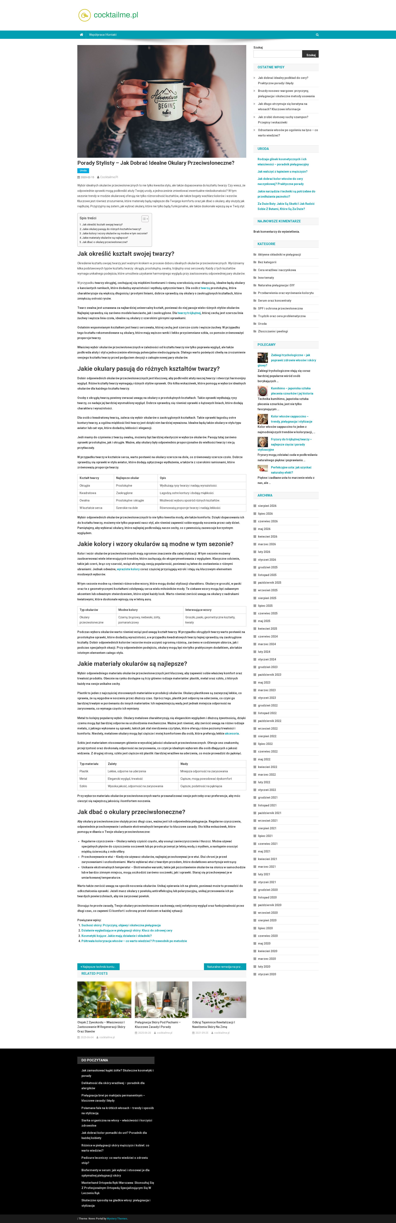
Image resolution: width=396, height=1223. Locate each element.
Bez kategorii (267, 262)
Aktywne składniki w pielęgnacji (279, 254)
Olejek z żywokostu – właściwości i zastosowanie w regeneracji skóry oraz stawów (101, 1027)
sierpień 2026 (267, 505)
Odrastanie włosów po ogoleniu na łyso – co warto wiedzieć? (288, 132)
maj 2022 (264, 759)
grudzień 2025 (268, 567)
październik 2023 (269, 674)
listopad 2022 (267, 713)
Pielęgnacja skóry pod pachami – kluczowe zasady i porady (158, 1025)
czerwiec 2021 (268, 843)
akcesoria (232, 733)
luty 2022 (264, 782)
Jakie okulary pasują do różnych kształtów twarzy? (111, 229)
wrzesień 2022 (268, 728)
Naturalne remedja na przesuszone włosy (226, 966)
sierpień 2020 (267, 920)
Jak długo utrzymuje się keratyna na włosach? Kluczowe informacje (282, 106)
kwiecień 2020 (267, 951)
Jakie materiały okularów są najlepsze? (105, 237)
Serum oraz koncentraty (274, 300)
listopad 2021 (267, 805)
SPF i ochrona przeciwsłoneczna (280, 308)
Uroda (83, 170)
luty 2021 (264, 874)
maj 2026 (264, 529)
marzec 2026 (267, 544)
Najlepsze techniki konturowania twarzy (101, 966)
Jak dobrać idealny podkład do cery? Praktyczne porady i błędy (283, 80)
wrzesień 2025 (268, 590)
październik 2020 (269, 905)
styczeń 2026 (267, 559)
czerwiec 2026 (268, 521)
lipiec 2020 (265, 928)
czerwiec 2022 (268, 751)
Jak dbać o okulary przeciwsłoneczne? (105, 242)
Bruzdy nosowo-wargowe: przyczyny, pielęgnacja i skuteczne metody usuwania (286, 93)
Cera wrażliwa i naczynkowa (277, 270)
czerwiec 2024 (268, 636)
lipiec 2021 (265, 836)
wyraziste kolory (128, 569)
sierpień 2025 (267, 598)
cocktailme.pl (109, 177)
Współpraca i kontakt (103, 34)
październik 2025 (269, 582)
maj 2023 (264, 682)
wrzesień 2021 (268, 820)
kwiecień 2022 (267, 767)
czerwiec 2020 (268, 935)
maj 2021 (264, 851)
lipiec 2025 (265, 605)
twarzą (205, 288)
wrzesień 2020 (268, 912)
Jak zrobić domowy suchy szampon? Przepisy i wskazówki (283, 119)
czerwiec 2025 (268, 613)
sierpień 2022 (267, 736)
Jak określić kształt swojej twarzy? (102, 224)
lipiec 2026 (265, 513)
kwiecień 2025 (267, 628)
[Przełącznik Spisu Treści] (143, 218)
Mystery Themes (117, 1218)
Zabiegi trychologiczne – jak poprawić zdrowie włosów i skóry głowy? (287, 360)
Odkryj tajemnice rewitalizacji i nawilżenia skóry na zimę (213, 1025)
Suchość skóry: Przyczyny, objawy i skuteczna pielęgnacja (121, 925)
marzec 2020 (267, 958)
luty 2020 (264, 966)
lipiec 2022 (265, 743)
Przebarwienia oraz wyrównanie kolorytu (286, 293)
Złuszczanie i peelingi (273, 331)
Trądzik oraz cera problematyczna (282, 316)
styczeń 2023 (267, 697)
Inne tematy (266, 277)
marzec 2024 (267, 644)
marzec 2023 (267, 690)
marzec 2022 (267, 774)
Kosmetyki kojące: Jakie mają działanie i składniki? (116, 935)
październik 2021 (269, 813)
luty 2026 (264, 551)
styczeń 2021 (267, 882)
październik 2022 (269, 721)
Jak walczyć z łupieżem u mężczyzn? (283, 171)
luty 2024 (264, 651)
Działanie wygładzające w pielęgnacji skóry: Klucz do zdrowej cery (126, 930)
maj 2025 (264, 621)
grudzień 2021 (268, 797)
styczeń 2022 (267, 790)
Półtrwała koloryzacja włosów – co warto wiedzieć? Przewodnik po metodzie (134, 941)
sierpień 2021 (267, 828)
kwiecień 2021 (267, 859)
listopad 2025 (267, 575)
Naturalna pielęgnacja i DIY (276, 285)
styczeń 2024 (267, 659)
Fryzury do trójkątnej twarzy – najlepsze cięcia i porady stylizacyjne (285, 444)
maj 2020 (264, 943)
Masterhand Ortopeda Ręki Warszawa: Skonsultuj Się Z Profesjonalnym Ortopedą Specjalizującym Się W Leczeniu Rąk (117, 1188)
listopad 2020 (267, 897)
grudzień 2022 (268, 705)
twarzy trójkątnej (189, 313)
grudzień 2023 (268, 667)
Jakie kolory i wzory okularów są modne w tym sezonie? (115, 233)
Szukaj (258, 47)
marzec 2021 (267, 866)
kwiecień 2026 (267, 536)
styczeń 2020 (267, 974)
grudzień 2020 (268, 889)
